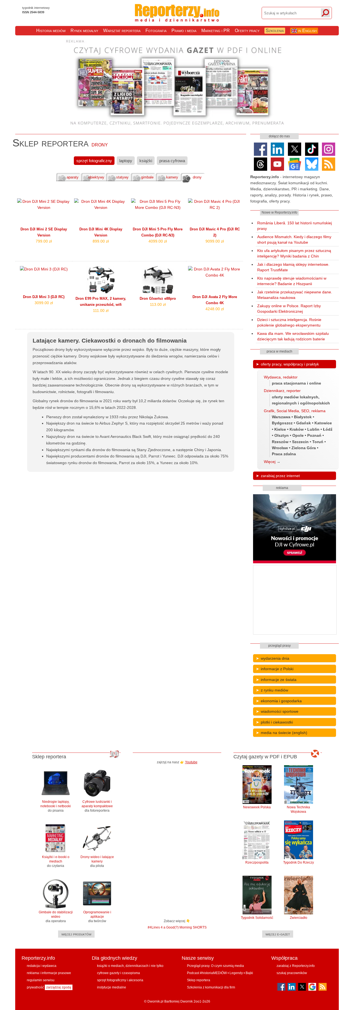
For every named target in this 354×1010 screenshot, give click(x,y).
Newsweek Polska (257, 807)
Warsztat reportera (121, 30)
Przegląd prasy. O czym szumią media (215, 966)
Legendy (236, 973)
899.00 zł (101, 241)
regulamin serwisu (40, 980)
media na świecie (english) (284, 732)
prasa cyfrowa (172, 160)
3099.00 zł (44, 303)
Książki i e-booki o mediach (55, 861)
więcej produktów (76, 934)
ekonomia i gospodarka (281, 701)
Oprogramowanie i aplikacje (97, 916)
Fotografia (155, 30)
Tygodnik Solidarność (257, 918)
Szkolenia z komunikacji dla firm (211, 987)
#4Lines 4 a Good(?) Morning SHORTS (177, 927)
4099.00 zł (158, 241)
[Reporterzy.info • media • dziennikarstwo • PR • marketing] (177, 19)
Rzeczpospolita (257, 862)
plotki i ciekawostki (277, 722)
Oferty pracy (247, 30)
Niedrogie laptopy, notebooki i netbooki (55, 806)
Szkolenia (275, 30)
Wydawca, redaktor (281, 377)
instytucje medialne (111, 987)
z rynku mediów (274, 690)
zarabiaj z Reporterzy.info (296, 966)
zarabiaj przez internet (280, 476)
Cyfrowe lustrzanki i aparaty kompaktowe (97, 806)
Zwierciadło (298, 918)
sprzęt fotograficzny (94, 160)
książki (145, 160)
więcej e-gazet (278, 934)
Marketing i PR (215, 30)
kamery (172, 177)
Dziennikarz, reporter (282, 390)
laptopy (125, 160)
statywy (122, 177)
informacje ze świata (278, 679)
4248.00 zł (214, 309)
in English (307, 30)
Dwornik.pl (155, 1001)
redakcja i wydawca (41, 966)
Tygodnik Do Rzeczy (298, 862)
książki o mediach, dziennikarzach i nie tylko (130, 966)
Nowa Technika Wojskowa (298, 809)
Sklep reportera (198, 980)
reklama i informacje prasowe (49, 973)
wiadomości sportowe (279, 711)
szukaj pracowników (292, 973)
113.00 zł (158, 304)
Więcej (269, 461)
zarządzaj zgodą (58, 987)
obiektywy (96, 177)
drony (197, 177)
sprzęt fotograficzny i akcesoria (120, 980)
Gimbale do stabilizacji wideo (56, 916)
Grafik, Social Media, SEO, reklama (295, 411)
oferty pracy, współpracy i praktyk (290, 364)
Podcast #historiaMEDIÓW (207, 973)
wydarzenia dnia (275, 658)
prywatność (35, 987)
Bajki (249, 973)
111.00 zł (100, 310)
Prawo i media (183, 30)
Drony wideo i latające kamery (97, 861)
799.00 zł (44, 241)
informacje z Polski (277, 669)
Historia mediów (51, 30)
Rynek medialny (84, 30)
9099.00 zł (214, 241)
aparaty (73, 177)
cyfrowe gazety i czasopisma (118, 973)
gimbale (147, 177)
